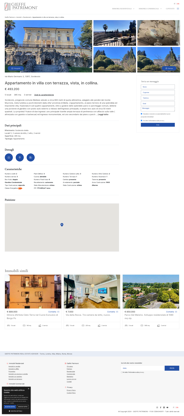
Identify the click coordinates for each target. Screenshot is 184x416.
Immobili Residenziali (122, 9)
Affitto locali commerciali (16, 389)
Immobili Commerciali (149, 9)
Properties (12, 371)
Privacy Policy (71, 390)
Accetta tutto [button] (10, 407)
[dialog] (16, 400)
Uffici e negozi (13, 394)
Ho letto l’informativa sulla (153, 120)
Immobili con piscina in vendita (18, 374)
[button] (16, 411)
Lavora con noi (71, 379)
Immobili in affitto (14, 369)
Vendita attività (13, 392)
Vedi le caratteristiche (44, 95)
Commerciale (71, 374)
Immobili (18, 17)
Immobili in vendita (14, 366)
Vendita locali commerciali (17, 387)
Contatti (170, 9)
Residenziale (71, 371)
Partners (69, 369)
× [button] (28, 388)
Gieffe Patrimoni (10, 17)
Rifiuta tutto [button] (22, 407)
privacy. (162, 120)
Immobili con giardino (15, 376)
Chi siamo (70, 366)
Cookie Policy (71, 393)
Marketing (70, 376)
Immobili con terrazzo (15, 379)
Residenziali (27, 17)
